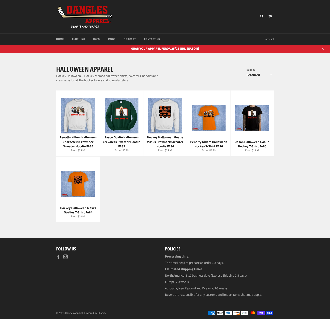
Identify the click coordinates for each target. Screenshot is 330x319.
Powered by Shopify (95, 313)
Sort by (251, 70)
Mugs (112, 39)
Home (60, 39)
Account (269, 39)
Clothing (78, 39)
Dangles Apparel (74, 313)
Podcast (130, 39)
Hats (96, 39)
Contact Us (152, 39)
